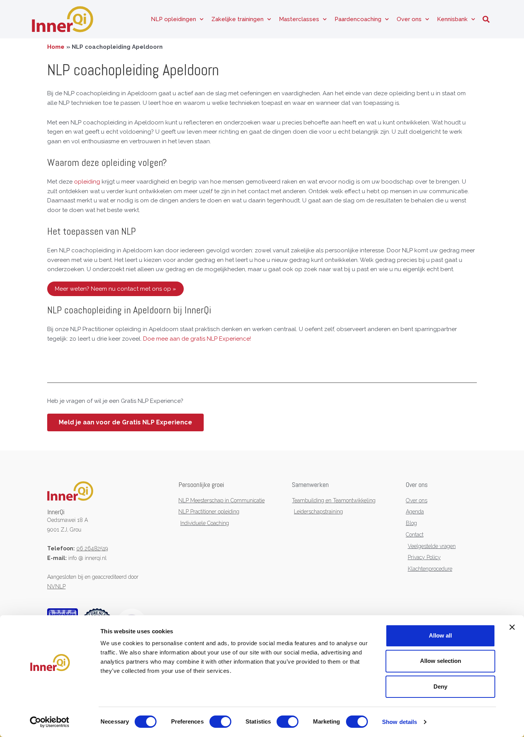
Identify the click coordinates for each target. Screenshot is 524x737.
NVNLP (56, 586)
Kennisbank (452, 19)
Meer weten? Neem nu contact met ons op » (115, 288)
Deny (440, 686)
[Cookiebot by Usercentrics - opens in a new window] (49, 722)
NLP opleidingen (173, 19)
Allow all (440, 635)
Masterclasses (299, 19)
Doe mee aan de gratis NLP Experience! (197, 338)
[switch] (220, 721)
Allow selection (440, 661)
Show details (399, 722)
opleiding (87, 181)
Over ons (409, 19)
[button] (486, 19)
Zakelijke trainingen (237, 19)
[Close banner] (512, 627)
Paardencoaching (358, 19)
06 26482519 (92, 548)
